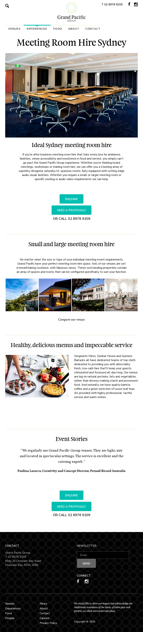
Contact (93, 29)
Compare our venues (71, 319)
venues (14, 29)
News (43, 604)
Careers (45, 618)
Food (57, 29)
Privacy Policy (48, 623)
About (73, 29)
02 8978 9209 (79, 219)
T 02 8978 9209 (112, 4)
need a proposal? (71, 210)
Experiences (37, 29)
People (10, 618)
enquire (71, 199)
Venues (10, 604)
